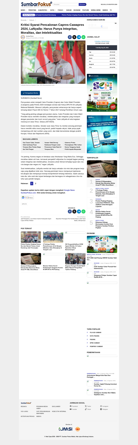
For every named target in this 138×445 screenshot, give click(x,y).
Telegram (105, 409)
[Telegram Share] (79, 37)
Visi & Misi (24, 411)
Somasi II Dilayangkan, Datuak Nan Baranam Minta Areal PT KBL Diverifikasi (30, 267)
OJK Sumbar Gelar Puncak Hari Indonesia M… (105, 267)
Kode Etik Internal (59, 411)
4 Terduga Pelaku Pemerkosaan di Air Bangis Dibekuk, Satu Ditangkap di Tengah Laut (105, 192)
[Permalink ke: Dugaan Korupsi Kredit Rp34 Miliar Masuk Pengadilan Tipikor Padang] (75, 258)
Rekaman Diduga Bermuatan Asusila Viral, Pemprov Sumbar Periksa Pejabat (105, 225)
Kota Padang (94, 336)
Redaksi (24, 406)
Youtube (74, 409)
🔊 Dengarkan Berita (30, 93)
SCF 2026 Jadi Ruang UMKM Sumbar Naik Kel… (102, 259)
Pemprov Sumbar (96, 346)
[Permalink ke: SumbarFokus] (23, 37)
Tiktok (89, 409)
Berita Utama (100, 188)
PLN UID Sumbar (95, 332)
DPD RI (24, 204)
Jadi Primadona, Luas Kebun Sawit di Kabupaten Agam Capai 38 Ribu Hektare (36, 218)
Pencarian (82, 4)
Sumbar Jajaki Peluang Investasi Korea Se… (105, 385)
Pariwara (98, 199)
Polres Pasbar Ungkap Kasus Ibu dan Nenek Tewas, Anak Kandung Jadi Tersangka (71, 15)
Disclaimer (56, 406)
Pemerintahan (91, 373)
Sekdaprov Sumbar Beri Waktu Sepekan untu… (105, 393)
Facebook (75, 406)
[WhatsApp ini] (83, 37)
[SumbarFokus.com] (37, 4)
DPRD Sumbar (95, 343)
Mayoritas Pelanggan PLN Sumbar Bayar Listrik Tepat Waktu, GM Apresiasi (70, 218)
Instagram (105, 406)
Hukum (98, 179)
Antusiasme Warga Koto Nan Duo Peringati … (99, 376)
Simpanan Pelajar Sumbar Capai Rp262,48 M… (105, 276)
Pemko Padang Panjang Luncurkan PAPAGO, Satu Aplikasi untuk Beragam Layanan (105, 203)
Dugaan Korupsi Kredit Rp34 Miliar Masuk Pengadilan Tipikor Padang (75, 267)
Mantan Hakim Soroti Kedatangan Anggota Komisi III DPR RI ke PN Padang (53, 267)
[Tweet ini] (74, 37)
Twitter (89, 406)
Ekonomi (98, 254)
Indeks (38, 416)
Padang (92, 339)
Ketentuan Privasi (27, 416)
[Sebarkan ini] (70, 37)
